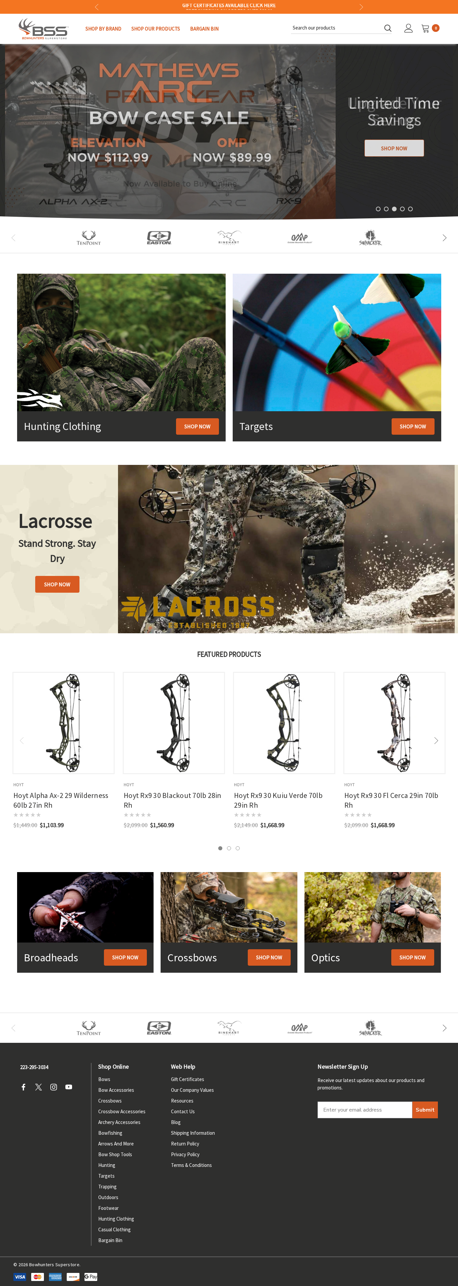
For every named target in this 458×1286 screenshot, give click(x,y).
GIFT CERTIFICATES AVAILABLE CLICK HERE (229, 7)
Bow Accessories (116, 1090)
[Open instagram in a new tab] (55, 1087)
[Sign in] (408, 28)
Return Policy (185, 1143)
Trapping (107, 1186)
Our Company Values (192, 1090)
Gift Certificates (187, 1079)
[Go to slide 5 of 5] (410, 209)
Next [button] (361, 7)
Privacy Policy (185, 1154)
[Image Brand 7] (370, 238)
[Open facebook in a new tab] (25, 1087)
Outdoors (108, 1197)
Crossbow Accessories (122, 1111)
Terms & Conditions (191, 1165)
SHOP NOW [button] (57, 584)
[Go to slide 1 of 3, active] (220, 848)
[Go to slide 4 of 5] (402, 209)
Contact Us (183, 1111)
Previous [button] (96, 7)
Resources (182, 1100)
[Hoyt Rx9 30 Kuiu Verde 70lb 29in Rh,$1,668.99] (284, 723)
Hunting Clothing (116, 1219)
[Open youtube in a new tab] (70, 1087)
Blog (176, 1122)
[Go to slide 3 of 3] (238, 848)
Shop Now (394, 148)
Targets (106, 1176)
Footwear (108, 1208)
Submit (425, 1110)
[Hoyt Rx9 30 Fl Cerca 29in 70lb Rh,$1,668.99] (394, 723)
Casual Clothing (114, 1229)
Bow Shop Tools (115, 1154)
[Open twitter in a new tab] (40, 1087)
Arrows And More (116, 1143)
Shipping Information (193, 1133)
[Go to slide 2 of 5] (386, 209)
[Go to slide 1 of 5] (378, 209)
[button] (197, 426)
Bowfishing (110, 1133)
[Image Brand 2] (159, 238)
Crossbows (110, 1100)
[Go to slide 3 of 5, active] (394, 209)
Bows (104, 1079)
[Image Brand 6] (300, 238)
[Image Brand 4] (229, 238)
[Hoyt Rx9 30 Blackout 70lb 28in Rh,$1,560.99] (174, 723)
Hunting (106, 1165)
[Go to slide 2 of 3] (229, 848)
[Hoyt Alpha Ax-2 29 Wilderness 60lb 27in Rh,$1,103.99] (63, 723)
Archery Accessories (119, 1122)
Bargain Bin (110, 1240)
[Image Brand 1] (89, 238)
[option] (89, 238)
